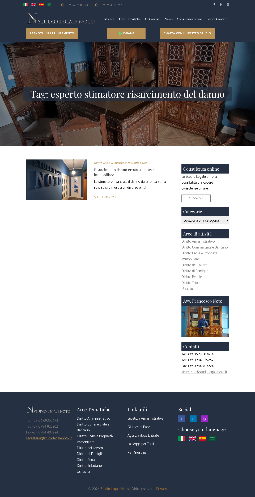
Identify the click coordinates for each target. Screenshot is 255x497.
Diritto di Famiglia (194, 271)
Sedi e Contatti (217, 19)
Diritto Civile (102, 163)
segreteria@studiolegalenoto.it (204, 372)
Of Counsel (152, 19)
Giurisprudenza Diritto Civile (129, 163)
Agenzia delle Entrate (143, 435)
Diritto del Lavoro (194, 265)
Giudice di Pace (139, 427)
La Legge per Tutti (141, 444)
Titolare (108, 19)
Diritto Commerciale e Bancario (204, 247)
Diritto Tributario (193, 282)
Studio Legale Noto (114, 489)
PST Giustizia (137, 452)
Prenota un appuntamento (52, 33)
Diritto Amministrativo (198, 241)
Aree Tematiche (130, 19)
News (169, 19)
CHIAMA (128, 33)
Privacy (161, 489)
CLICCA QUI (196, 198)
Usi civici (187, 288)
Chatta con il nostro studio (187, 33)
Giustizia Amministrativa (146, 418)
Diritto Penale (191, 277)
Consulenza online (189, 19)
